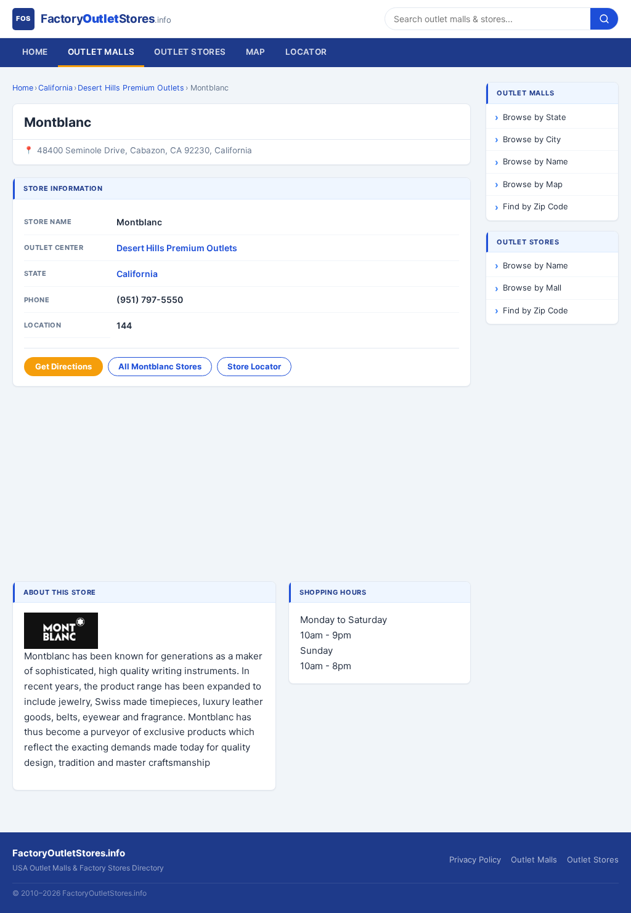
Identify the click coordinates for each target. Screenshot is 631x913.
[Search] (604, 19)
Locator (306, 52)
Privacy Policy (475, 859)
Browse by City (532, 139)
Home (35, 52)
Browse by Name (535, 161)
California (55, 87)
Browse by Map (533, 184)
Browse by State (534, 117)
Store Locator (254, 366)
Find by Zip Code (535, 206)
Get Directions (63, 366)
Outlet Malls (101, 52)
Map (256, 52)
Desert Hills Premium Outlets (131, 87)
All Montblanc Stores (160, 366)
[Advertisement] (241, 485)
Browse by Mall (532, 287)
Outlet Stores (190, 52)
